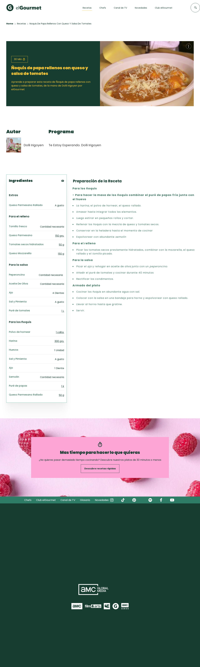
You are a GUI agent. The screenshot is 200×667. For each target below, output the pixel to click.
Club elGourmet (46, 500)
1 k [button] (62, 386)
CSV (67, 190)
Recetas (21, 23)
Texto (68, 186)
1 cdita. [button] (60, 332)
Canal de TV (67, 500)
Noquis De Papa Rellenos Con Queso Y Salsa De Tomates (60, 23)
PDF (67, 193)
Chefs (27, 500)
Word (68, 201)
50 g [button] (61, 244)
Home (9, 23)
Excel (68, 197)
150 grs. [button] (59, 236)
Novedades (102, 500)
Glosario (85, 500)
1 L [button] (63, 311)
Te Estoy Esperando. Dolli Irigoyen (75, 145)
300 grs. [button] (59, 341)
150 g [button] (61, 254)
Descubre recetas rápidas (100, 468)
